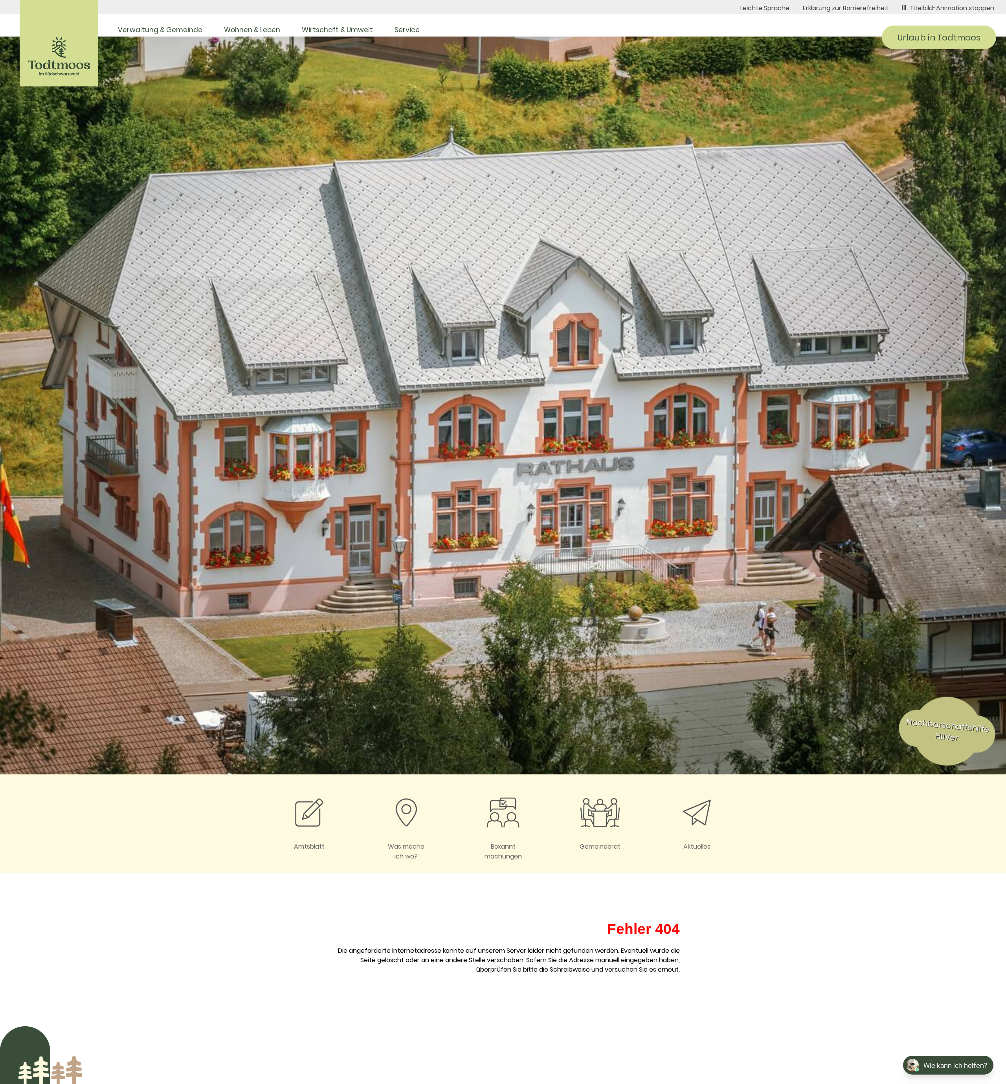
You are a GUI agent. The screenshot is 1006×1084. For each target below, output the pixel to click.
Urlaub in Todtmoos (939, 37)
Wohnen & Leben (252, 30)
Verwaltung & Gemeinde (160, 30)
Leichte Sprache (764, 8)
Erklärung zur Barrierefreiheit (846, 8)
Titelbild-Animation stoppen (952, 8)
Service (407, 30)
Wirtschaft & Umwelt (337, 30)
